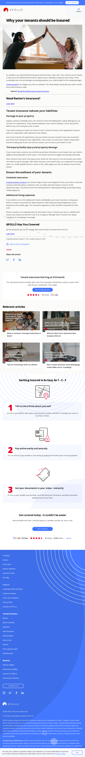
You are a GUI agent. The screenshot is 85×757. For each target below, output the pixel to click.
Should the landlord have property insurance (33, 91)
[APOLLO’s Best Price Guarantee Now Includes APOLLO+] (62, 321)
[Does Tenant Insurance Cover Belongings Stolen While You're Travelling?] (62, 353)
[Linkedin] (20, 260)
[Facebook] (13, 260)
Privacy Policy (61, 754)
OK (77, 752)
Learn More (10, 104)
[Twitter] (7, 260)
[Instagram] (4, 693)
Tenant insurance (12, 84)
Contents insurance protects (16, 182)
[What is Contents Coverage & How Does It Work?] (22, 321)
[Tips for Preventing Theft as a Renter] (22, 353)
